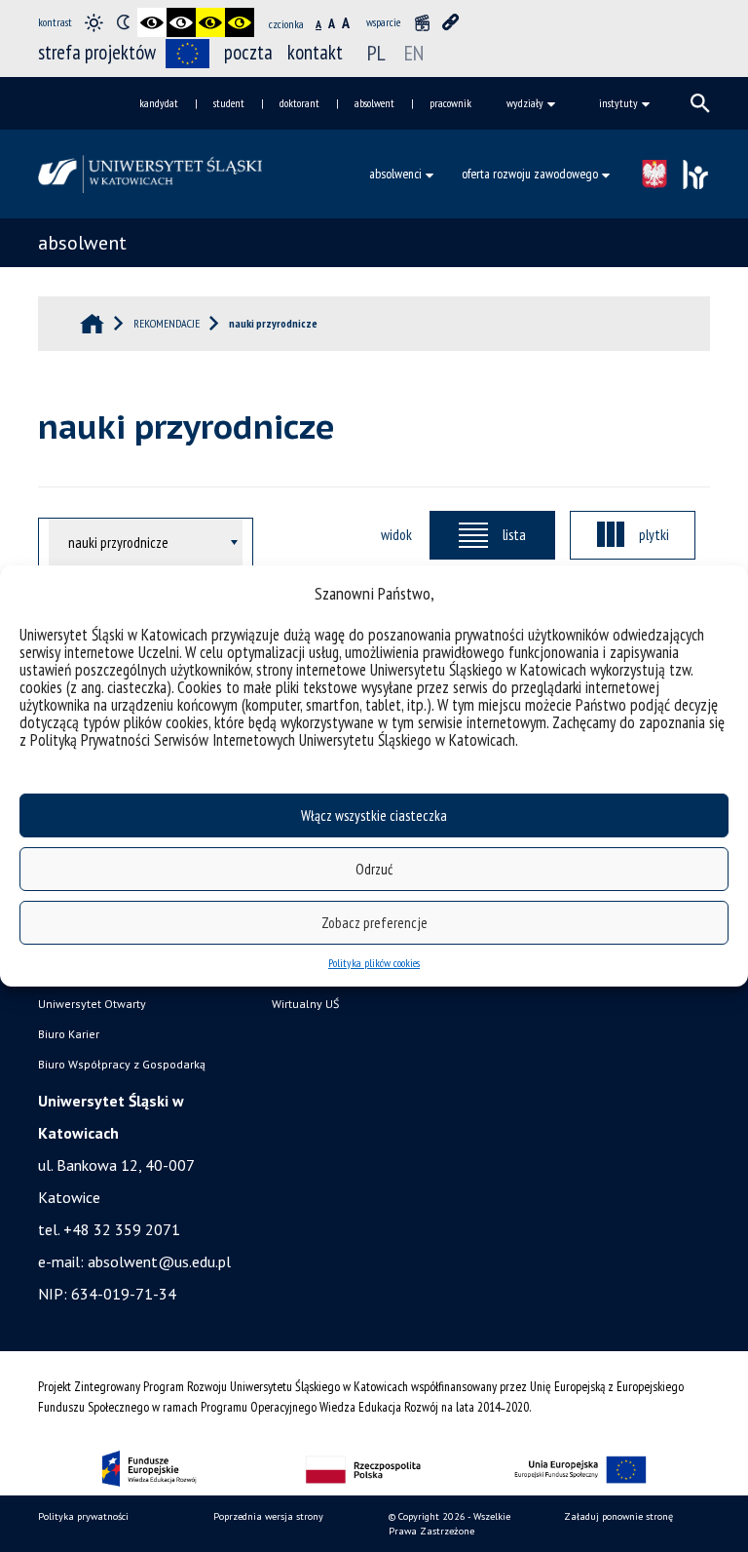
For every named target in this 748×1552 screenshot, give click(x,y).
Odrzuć (374, 869)
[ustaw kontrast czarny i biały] (152, 22)
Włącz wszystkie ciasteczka (374, 815)
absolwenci (395, 173)
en (414, 52)
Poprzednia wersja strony (268, 1516)
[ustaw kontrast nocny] (122, 22)
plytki (654, 534)
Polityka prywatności (83, 1516)
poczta (248, 52)
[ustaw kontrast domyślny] (93, 22)
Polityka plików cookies (374, 962)
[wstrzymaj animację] (421, 22)
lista (514, 534)
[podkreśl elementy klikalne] (451, 22)
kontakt (315, 52)
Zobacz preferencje (374, 922)
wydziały (524, 103)
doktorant (299, 103)
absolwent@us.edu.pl (159, 1261)
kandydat (158, 103)
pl (376, 52)
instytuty (618, 103)
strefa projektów (97, 52)
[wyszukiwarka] (700, 103)
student (228, 103)
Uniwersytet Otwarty (92, 1003)
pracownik (450, 103)
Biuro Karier (68, 1034)
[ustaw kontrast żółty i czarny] (239, 22)
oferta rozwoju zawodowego (530, 173)
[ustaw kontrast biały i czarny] (181, 22)
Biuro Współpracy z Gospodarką (122, 1064)
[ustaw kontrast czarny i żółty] (210, 22)
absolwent (374, 103)
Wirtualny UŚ (305, 1003)
